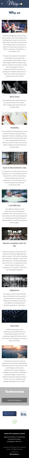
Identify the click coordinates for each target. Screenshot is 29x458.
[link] (14, 4)
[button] (3, 3)
